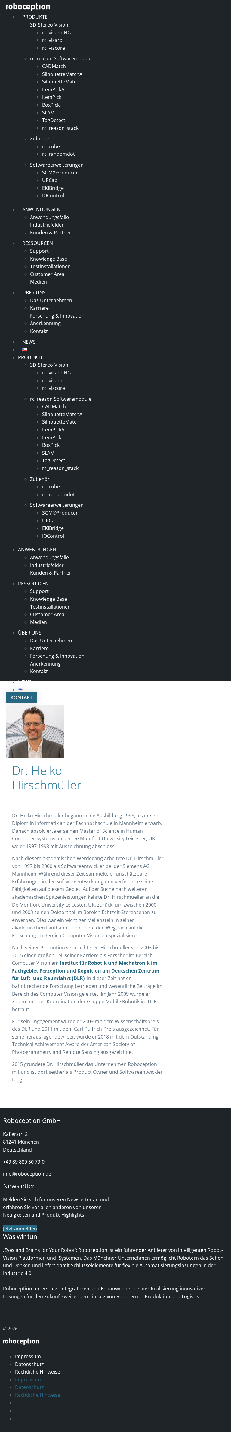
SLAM (48, 112)
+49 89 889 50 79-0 (24, 1161)
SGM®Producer (60, 172)
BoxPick (51, 105)
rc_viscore (53, 48)
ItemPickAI (54, 89)
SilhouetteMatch (60, 81)
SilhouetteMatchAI (63, 74)
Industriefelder (47, 224)
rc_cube (51, 146)
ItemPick (51, 97)
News (25, 682)
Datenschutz (29, 1364)
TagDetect (53, 120)
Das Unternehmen (51, 300)
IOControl (53, 195)
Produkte (35, 17)
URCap (49, 180)
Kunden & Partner (50, 232)
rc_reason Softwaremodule (60, 58)
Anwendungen (41, 209)
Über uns (34, 292)
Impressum (28, 1356)
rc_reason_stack (60, 128)
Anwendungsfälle (49, 217)
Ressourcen (37, 243)
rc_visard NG (56, 32)
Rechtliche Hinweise (37, 1371)
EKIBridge (53, 188)
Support (39, 251)
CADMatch (54, 66)
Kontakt (39, 331)
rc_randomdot (58, 154)
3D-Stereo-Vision (49, 24)
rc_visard (52, 40)
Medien (38, 281)
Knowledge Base (48, 258)
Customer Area (47, 274)
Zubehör (40, 138)
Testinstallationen (50, 266)
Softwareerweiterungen (57, 164)
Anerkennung (45, 323)
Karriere (39, 308)
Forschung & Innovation (57, 315)
